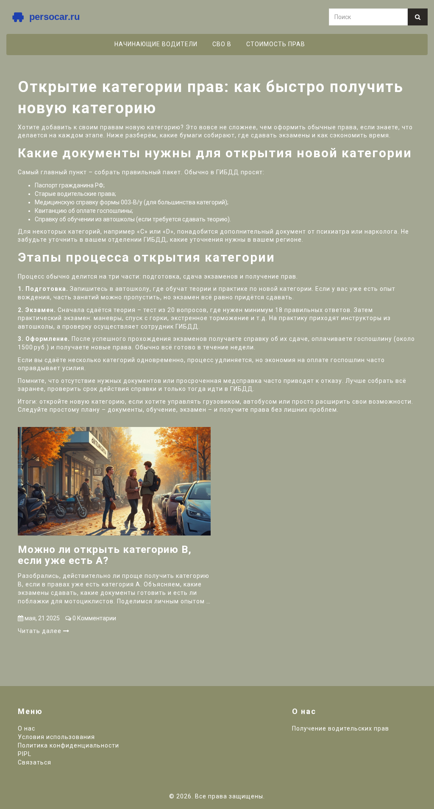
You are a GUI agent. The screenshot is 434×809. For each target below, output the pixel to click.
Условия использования (56, 737)
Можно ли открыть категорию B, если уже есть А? (105, 555)
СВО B (221, 44)
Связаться (34, 762)
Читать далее (40, 631)
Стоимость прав (275, 44)
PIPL (24, 753)
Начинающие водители (156, 44)
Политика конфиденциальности (68, 745)
